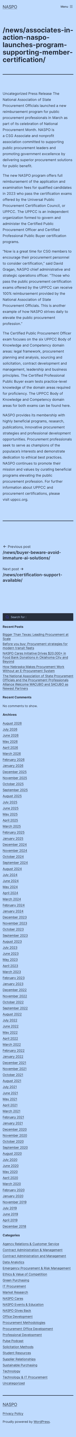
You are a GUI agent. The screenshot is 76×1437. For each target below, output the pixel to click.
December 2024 (15, 844)
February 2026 (14, 759)
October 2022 (13, 1002)
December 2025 (15, 772)
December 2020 (15, 1129)
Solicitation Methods (18, 1347)
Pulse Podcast (13, 1341)
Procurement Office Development (28, 1329)
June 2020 (11, 1166)
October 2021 (13, 1075)
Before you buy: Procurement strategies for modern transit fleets (35, 646)
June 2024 (11, 881)
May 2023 (10, 959)
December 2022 (15, 990)
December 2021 (14, 1063)
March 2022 (12, 1044)
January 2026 (13, 766)
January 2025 (13, 838)
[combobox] (38, 617)
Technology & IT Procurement (25, 1377)
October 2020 (13, 1141)
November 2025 (15, 778)
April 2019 (10, 1220)
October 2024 (13, 856)
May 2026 (10, 741)
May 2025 (10, 814)
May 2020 (10, 1172)
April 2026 (10, 747)
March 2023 (12, 972)
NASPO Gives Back (17, 1310)
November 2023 (15, 923)
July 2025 (10, 802)
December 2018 (14, 1226)
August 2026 (12, 723)
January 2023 (13, 984)
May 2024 (10, 887)
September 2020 (15, 1147)
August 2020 (12, 1153)
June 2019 (10, 1214)
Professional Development (22, 1335)
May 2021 (10, 1099)
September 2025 (15, 790)
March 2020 (12, 1184)
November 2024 (15, 850)
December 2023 (15, 917)
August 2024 (12, 869)
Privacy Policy (13, 1413)
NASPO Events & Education (23, 1304)
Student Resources (17, 1353)
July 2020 (10, 1160)
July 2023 (10, 947)
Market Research (15, 1292)
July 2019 (10, 1208)
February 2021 (13, 1117)
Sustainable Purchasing (20, 1365)
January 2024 (13, 911)
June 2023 (11, 953)
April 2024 (10, 893)
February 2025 (14, 832)
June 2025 (11, 808)
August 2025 (12, 796)
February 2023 (14, 978)
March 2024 (12, 899)
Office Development (18, 1316)
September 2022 (15, 1008)
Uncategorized (14, 1383)
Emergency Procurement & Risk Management (37, 1268)
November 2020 (15, 1135)
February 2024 (14, 905)
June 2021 (10, 1093)
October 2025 (13, 784)
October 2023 (13, 929)
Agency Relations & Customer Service (31, 1244)
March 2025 (12, 826)
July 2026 (10, 729)
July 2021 (10, 1087)
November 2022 (15, 996)
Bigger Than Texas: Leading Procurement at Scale (36, 636)
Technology (11, 1371)
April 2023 (10, 966)
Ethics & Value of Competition (25, 1274)
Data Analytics (13, 1262)
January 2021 (13, 1123)
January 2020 (13, 1196)
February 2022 (14, 1050)
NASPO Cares (13, 1298)
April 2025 (10, 820)
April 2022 (10, 1038)
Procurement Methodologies (24, 1322)
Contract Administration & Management (33, 1250)
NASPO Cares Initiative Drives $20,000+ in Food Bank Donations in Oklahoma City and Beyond (35, 657)
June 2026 (11, 735)
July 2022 (10, 1020)
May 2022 (10, 1032)
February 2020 (14, 1190)
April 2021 (10, 1105)
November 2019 (15, 1202)
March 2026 (12, 753)
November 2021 (15, 1069)
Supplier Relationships (19, 1359)
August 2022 (12, 1014)
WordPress (42, 1422)
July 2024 (10, 875)
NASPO (10, 6)
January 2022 (13, 1056)
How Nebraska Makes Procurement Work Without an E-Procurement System (33, 669)
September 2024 (15, 862)
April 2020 (10, 1178)
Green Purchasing (16, 1280)
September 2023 (15, 935)
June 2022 (11, 1026)
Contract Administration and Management (34, 1256)
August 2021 (12, 1081)
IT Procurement (14, 1286)
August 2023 (12, 941)
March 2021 (11, 1111)
